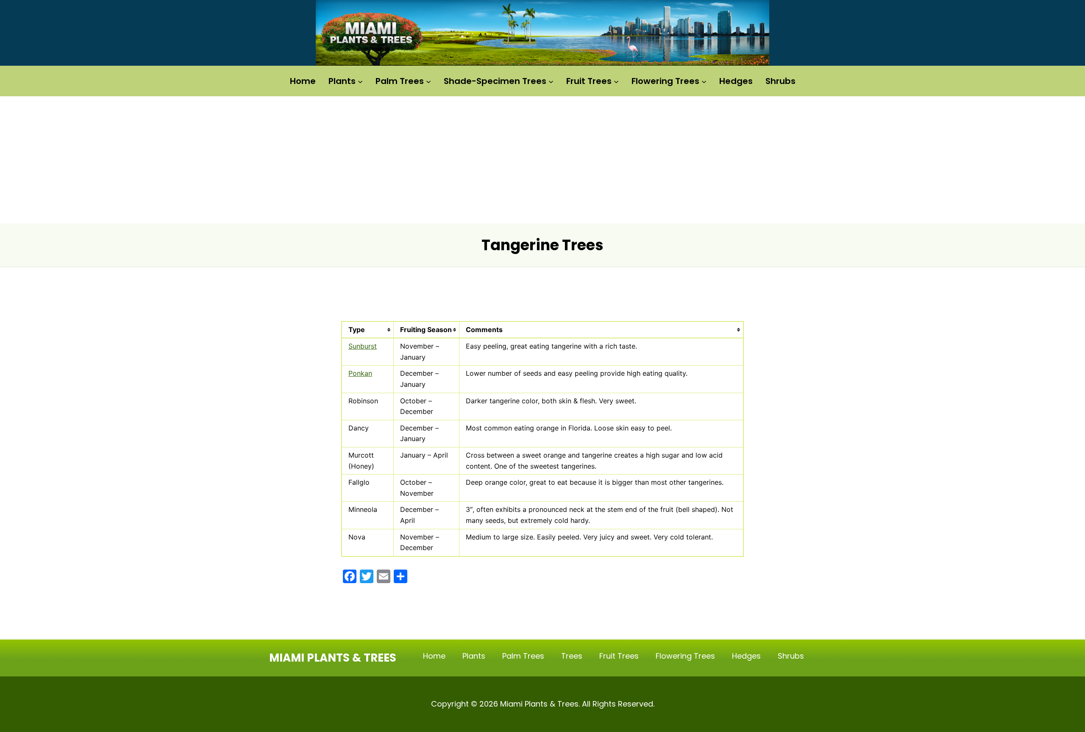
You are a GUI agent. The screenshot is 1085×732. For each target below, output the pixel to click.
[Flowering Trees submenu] (704, 81)
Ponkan (360, 373)
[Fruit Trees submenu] (616, 81)
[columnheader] (367, 330)
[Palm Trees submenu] (428, 81)
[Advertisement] (542, 160)
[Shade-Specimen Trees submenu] (551, 81)
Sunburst (362, 346)
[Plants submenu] (360, 81)
